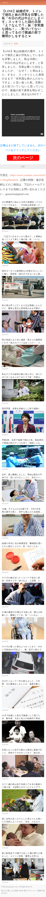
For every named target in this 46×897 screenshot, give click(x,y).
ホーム (5, 2)
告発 (16, 44)
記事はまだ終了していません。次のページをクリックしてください (23, 148)
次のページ (23, 158)
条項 (25, 891)
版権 (39, 891)
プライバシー (32, 891)
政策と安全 (19, 891)
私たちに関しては (7, 891)
